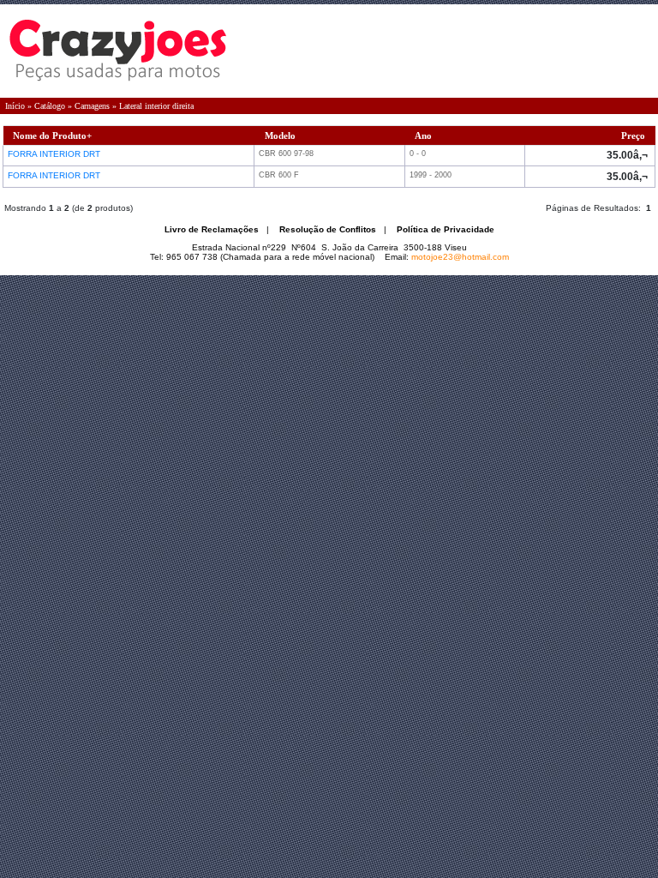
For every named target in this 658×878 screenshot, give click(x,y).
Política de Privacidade (445, 229)
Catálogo (49, 106)
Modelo (280, 135)
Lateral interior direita (156, 106)
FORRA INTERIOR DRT (55, 154)
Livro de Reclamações (211, 229)
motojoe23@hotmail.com (460, 257)
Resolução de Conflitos (327, 229)
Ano (423, 135)
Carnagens (92, 106)
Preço (633, 135)
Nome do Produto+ (52, 135)
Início (15, 106)
